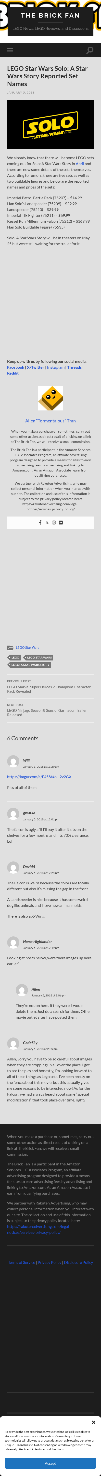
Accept (50, 1463)
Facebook (15, 367)
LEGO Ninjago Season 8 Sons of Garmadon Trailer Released (47, 710)
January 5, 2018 (21, 92)
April (80, 163)
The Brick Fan (50, 15)
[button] (93, 1422)
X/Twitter (35, 367)
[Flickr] (61, 522)
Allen (36, 989)
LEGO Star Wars (27, 647)
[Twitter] (47, 522)
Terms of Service (21, 1262)
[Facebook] (40, 522)
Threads (74, 367)
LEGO (15, 657)
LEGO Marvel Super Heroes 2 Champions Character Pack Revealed (49, 686)
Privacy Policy (49, 1262)
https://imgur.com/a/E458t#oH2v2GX (39, 776)
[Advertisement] (50, 303)
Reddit (13, 373)
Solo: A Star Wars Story (31, 665)
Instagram (55, 367)
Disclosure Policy (78, 1262)
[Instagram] (54, 522)
